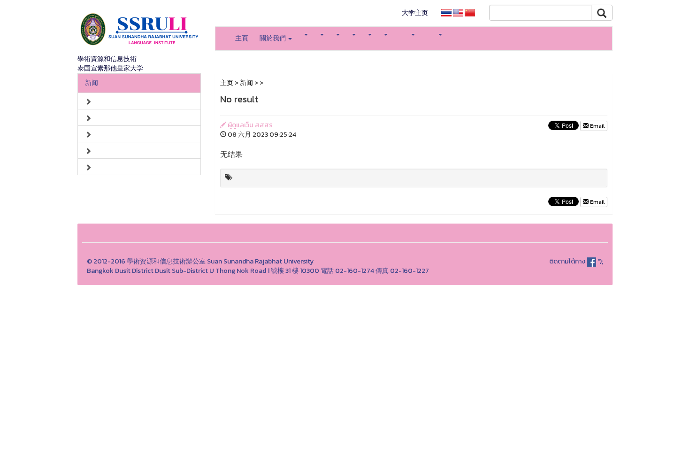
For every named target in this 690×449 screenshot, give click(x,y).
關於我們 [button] (273, 38)
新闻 (91, 83)
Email (597, 126)
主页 (226, 83)
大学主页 (415, 13)
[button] (306, 35)
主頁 (241, 38)
